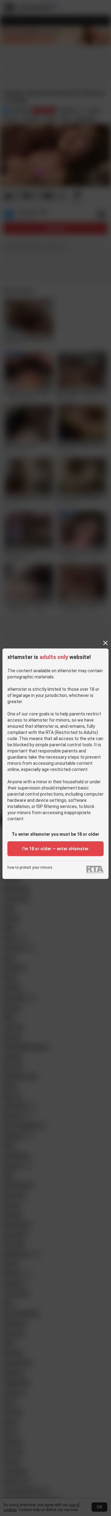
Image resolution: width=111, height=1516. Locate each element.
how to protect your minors (29, 868)
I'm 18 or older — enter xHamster (55, 848)
